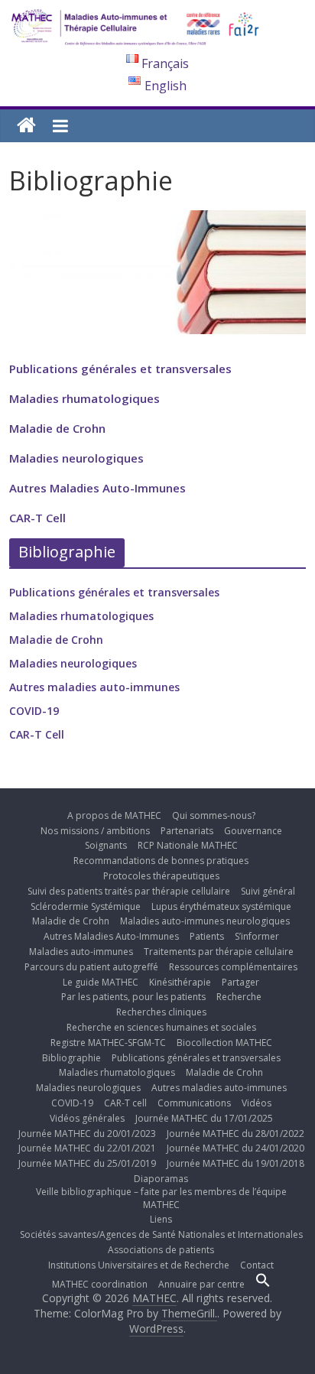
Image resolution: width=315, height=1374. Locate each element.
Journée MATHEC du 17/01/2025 (204, 1118)
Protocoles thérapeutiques (161, 875)
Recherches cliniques (161, 1011)
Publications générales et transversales (120, 368)
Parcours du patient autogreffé (91, 966)
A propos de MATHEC (114, 815)
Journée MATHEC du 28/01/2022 (235, 1133)
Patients (207, 936)
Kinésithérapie (180, 982)
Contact (257, 1265)
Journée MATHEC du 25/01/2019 (87, 1163)
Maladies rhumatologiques (84, 398)
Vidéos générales (87, 1118)
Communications (194, 1102)
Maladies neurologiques (76, 458)
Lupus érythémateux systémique (221, 906)
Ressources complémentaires (233, 966)
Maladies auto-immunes (81, 951)
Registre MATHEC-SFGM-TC (108, 1042)
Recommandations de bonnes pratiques (160, 860)
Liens (161, 1219)
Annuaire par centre (201, 1284)
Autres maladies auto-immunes (94, 687)
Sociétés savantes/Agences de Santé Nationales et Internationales (161, 1234)
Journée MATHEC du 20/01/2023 (87, 1133)
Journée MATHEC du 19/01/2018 (235, 1163)
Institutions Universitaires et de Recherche (138, 1265)
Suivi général (268, 891)
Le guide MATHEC (100, 982)
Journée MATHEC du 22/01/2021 (87, 1148)
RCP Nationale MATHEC (188, 845)
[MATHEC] (26, 125)
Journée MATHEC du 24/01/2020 (235, 1148)
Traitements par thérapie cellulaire (219, 951)
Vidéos (256, 1102)
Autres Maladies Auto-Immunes (97, 487)
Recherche (238, 996)
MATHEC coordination (100, 1284)
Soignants (106, 845)
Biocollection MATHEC (224, 1042)
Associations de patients (161, 1249)
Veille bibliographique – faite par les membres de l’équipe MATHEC (161, 1198)
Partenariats (187, 830)
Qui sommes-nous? (213, 815)
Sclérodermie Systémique (86, 906)
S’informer (257, 936)
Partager (240, 982)
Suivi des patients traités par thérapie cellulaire (129, 891)
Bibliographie (71, 1057)
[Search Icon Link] (263, 1284)
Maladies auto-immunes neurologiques (205, 920)
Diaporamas (161, 1178)
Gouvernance (253, 830)
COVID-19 (34, 710)
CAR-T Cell (37, 517)
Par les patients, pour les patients (133, 996)
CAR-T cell (125, 1102)
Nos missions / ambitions (95, 830)
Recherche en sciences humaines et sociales (161, 1027)
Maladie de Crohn (57, 428)
